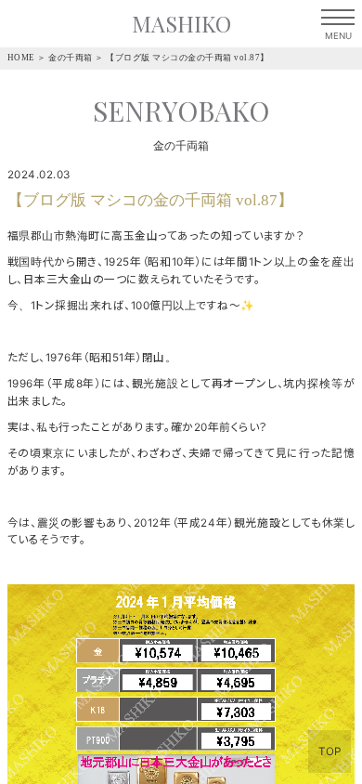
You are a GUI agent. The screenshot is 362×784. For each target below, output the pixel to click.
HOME (21, 57)
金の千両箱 (70, 57)
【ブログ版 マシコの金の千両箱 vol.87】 (187, 57)
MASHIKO (181, 23)
